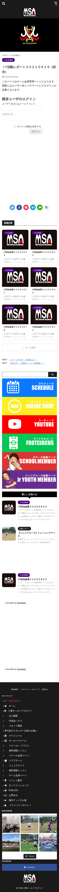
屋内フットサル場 (16, 800)
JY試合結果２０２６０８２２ (32, 579)
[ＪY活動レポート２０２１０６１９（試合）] (33, 207)
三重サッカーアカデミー (19, 710)
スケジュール (14, 735)
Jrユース (34, 689)
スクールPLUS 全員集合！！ (24, 359)
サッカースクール (16, 740)
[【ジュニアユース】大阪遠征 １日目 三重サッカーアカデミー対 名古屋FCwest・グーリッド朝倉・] (11, 824)
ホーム (11, 705)
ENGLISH (12, 790)
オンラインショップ (18, 785)
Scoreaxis (21, 603)
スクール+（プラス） (17, 745)
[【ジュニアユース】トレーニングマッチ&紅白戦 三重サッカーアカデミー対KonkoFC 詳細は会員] (29, 824)
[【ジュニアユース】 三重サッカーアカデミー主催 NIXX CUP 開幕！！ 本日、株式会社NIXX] (48, 843)
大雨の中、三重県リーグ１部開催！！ (27, 363)
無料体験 (14, 689)
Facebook (31, 867)
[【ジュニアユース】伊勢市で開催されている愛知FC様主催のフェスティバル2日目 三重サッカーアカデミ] (48, 824)
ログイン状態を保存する (29, 126)
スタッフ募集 (13, 725)
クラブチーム (14, 760)
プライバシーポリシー (19, 805)
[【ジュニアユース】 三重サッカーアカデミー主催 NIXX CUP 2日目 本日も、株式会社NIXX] (11, 843)
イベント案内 (14, 780)
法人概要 (11, 715)
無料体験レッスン (15, 750)
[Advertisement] (29, 170)
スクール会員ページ (17, 755)
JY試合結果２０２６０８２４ (32, 506)
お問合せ (44, 689)
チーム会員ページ (15, 775)
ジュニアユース (14, 765)
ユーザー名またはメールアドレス (18, 103)
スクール (24, 689)
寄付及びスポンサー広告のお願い (21, 730)
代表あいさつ (13, 720)
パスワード (7, 114)
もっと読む (30, 347)
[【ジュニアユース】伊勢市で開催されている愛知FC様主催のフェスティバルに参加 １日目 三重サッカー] (29, 843)
